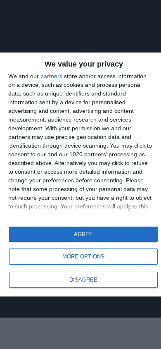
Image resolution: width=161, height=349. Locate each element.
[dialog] (80, 175)
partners (51, 76)
